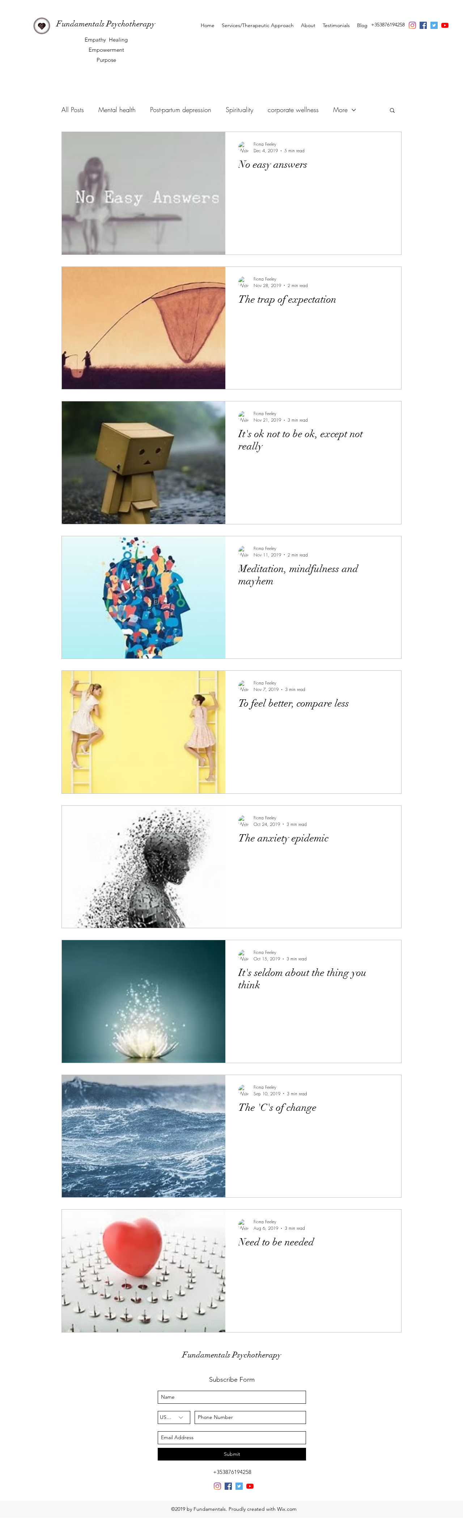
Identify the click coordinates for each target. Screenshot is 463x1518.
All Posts (72, 109)
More (340, 109)
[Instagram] (412, 25)
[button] (392, 111)
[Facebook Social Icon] (423, 25)
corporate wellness (293, 109)
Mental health (117, 109)
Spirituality (239, 109)
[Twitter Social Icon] (434, 25)
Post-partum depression (180, 109)
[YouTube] (445, 25)
